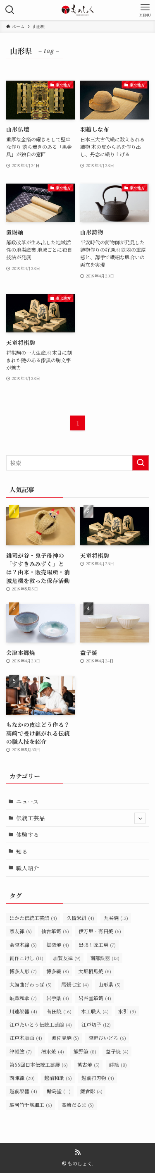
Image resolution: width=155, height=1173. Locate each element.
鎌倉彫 (91, 1090)
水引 (127, 1011)
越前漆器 (23, 1090)
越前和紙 (58, 1077)
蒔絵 (118, 1064)
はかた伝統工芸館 (33, 917)
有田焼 (59, 1011)
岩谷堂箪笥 (95, 997)
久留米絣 (80, 917)
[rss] (77, 1152)
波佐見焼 (65, 1037)
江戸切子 (96, 1024)
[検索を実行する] (140, 463)
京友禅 (21, 930)
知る (22, 851)
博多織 (57, 971)
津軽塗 (21, 1051)
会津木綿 (23, 944)
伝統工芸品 (30, 818)
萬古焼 (88, 1064)
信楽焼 (57, 944)
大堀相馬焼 (95, 971)
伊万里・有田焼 (100, 930)
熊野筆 (85, 1051)
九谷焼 (116, 917)
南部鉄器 (104, 957)
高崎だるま (78, 1104)
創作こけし (26, 957)
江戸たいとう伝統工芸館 (41, 1024)
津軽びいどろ (107, 1037)
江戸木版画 (26, 1037)
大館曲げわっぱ (31, 984)
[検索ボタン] (10, 10)
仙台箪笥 (55, 930)
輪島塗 (59, 1090)
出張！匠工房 (97, 944)
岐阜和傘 (23, 997)
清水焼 (52, 1051)
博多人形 (23, 971)
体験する (27, 834)
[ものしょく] (77, 10)
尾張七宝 (75, 984)
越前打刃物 (97, 1077)
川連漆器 (23, 1011)
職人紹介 (27, 868)
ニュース (27, 801)
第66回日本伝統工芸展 (39, 1064)
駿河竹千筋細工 (31, 1104)
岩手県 (57, 997)
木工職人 (95, 1011)
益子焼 (117, 1051)
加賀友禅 (67, 957)
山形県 (109, 984)
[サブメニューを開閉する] (139, 818)
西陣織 (22, 1077)
